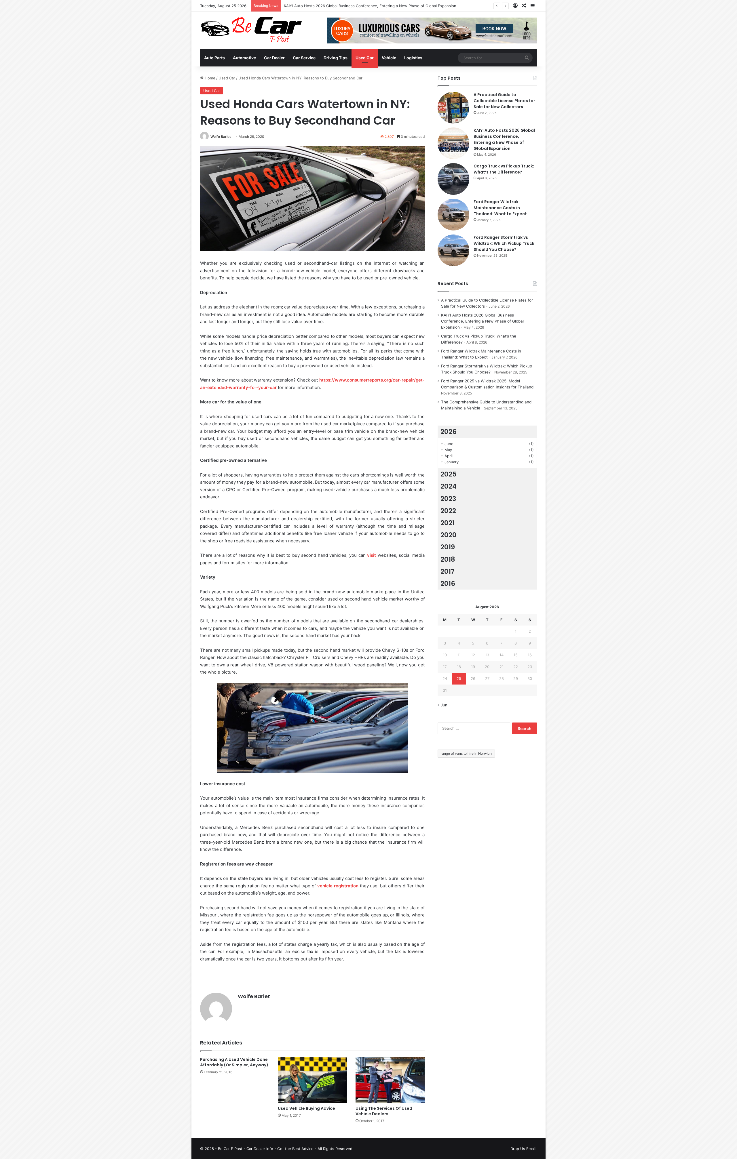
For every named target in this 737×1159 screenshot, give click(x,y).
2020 (448, 535)
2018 (447, 559)
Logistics (413, 57)
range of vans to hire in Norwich (466, 753)
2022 (448, 510)
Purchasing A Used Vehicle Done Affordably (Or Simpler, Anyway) (234, 1062)
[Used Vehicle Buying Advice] (312, 1080)
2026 (448, 431)
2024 (448, 486)
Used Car (365, 57)
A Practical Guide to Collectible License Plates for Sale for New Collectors (504, 101)
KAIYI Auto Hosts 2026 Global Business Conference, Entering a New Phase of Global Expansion (370, 5)
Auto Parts (214, 57)
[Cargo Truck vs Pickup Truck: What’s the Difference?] (453, 179)
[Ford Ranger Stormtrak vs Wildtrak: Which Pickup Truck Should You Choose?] (453, 250)
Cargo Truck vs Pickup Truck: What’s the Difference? (504, 169)
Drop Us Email (522, 1148)
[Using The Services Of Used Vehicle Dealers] (390, 1080)
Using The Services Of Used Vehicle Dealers (384, 1111)
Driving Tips (335, 57)
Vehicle (389, 57)
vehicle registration (337, 886)
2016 (447, 583)
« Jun (442, 705)
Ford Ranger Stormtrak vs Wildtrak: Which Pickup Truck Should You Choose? (504, 243)
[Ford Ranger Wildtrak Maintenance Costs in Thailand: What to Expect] (453, 214)
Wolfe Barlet (220, 136)
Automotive (244, 57)
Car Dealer (274, 57)
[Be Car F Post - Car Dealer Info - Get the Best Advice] (251, 29)
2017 (447, 571)
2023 (448, 498)
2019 (447, 547)
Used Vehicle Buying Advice (306, 1108)
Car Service (304, 57)
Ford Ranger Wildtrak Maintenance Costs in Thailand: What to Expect (500, 208)
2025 (448, 474)
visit (371, 555)
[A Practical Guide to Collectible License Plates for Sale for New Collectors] (453, 107)
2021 (447, 522)
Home (209, 78)
